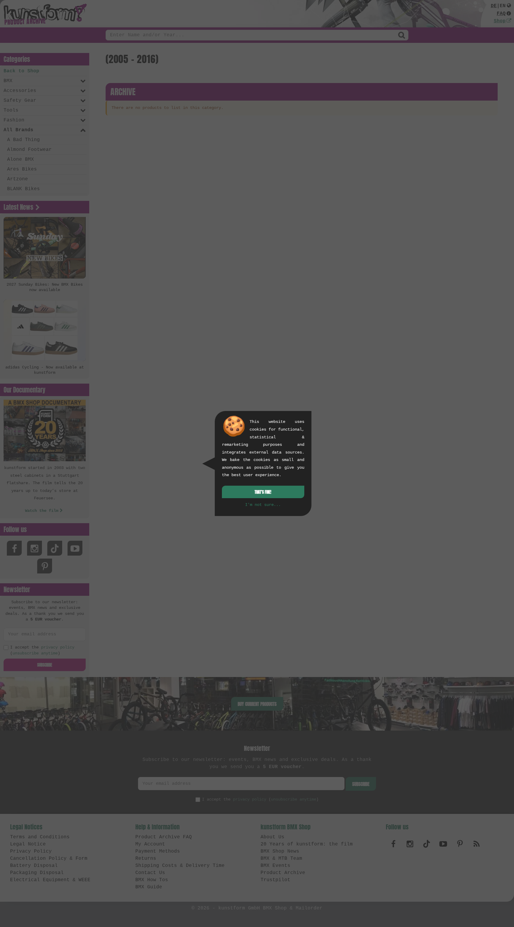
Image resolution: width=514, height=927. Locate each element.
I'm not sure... (263, 504)
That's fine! (263, 492)
